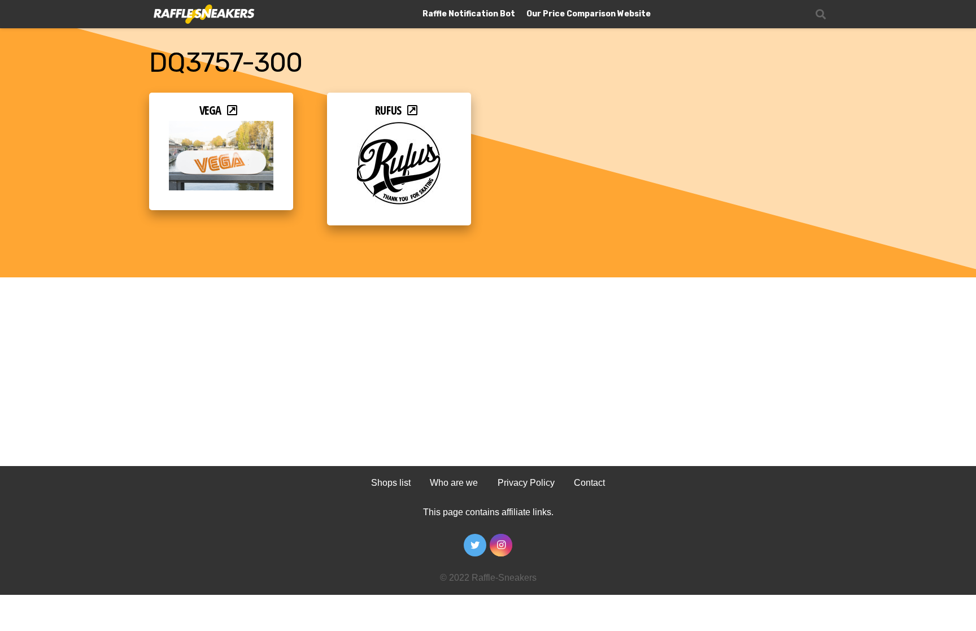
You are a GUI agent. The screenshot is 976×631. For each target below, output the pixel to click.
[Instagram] (501, 545)
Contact (589, 483)
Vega (210, 110)
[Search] (820, 14)
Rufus (388, 110)
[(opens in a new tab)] (221, 128)
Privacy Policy (526, 483)
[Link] (203, 14)
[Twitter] (475, 545)
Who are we (454, 483)
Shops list (391, 483)
